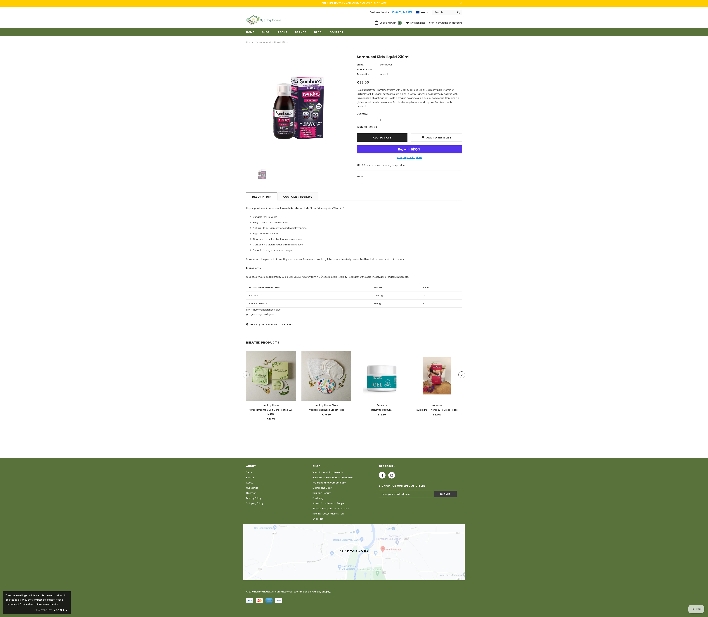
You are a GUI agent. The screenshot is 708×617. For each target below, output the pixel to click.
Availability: (363, 74)
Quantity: (362, 113)
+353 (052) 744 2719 (401, 12)
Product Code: (365, 69)
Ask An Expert (283, 324)
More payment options (409, 157)
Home (249, 42)
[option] (298, 107)
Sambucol (386, 64)
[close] (460, 3)
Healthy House (271, 405)
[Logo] (263, 20)
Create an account (451, 22)
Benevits (382, 405)
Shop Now (380, 3)
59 (363, 165)
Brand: (360, 64)
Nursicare (437, 405)
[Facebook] (382, 475)
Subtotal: (362, 127)
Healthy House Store (326, 405)
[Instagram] (391, 475)
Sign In (433, 22)
